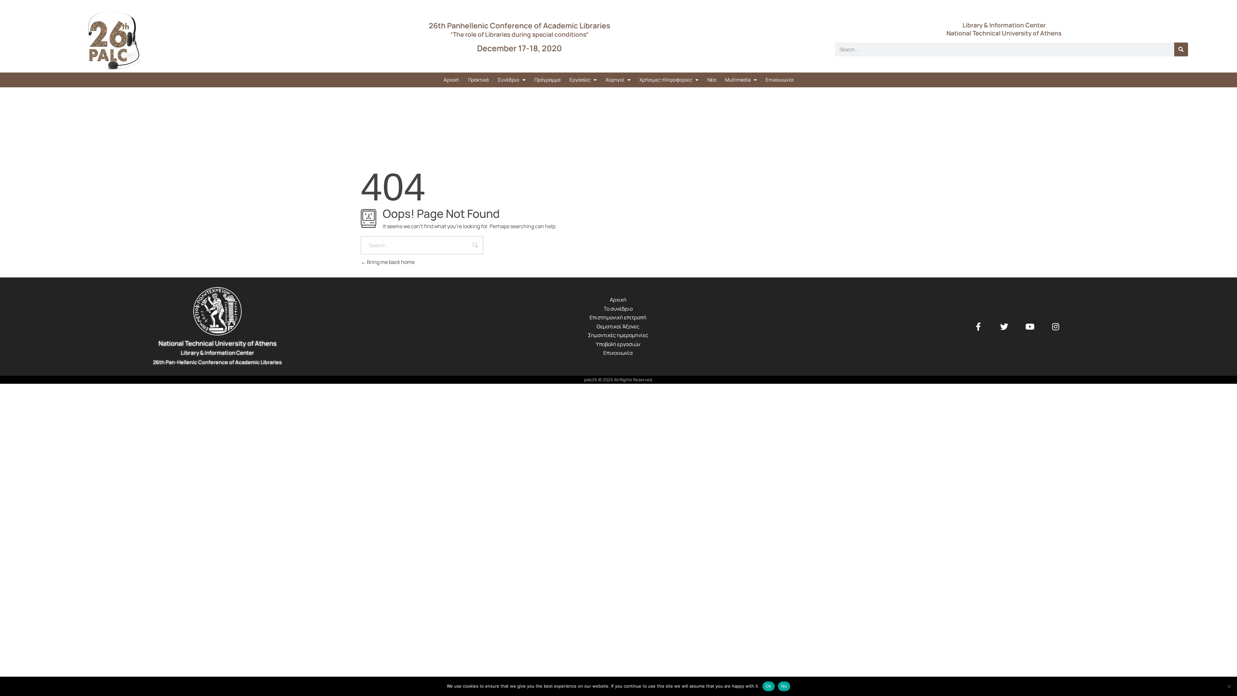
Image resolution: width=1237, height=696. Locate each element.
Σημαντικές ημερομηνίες (618, 335)
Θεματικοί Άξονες (618, 326)
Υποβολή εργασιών (618, 344)
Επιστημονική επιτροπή (618, 317)
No (784, 686)
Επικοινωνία (779, 79)
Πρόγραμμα (547, 79)
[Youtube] (1030, 327)
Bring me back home (390, 262)
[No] (1229, 686)
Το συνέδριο (618, 308)
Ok (769, 686)
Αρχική (451, 79)
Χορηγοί (615, 79)
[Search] (1181, 49)
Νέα (711, 79)
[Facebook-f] (978, 327)
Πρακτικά (478, 79)
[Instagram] (1056, 327)
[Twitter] (1004, 327)
